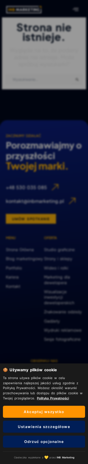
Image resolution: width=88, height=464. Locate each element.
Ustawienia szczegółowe (44, 426)
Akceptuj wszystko (44, 411)
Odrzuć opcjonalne (44, 441)
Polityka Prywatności (53, 398)
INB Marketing (65, 457)
